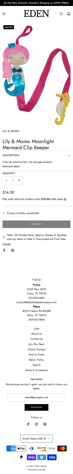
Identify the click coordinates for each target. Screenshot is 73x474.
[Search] (61, 14)
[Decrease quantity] (6, 180)
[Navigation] (3, 14)
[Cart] (68, 14)
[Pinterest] (45, 424)
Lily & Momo (11, 131)
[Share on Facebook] (4, 251)
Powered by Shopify (36, 469)
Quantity (9, 173)
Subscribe (36, 407)
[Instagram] (36, 424)
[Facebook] (28, 424)
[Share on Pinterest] (12, 251)
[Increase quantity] (19, 180)
